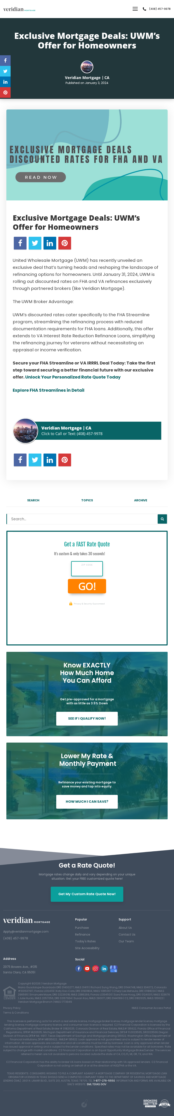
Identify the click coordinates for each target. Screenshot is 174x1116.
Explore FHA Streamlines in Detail (48, 390)
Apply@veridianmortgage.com (26, 931)
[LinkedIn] (104, 971)
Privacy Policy (12, 1008)
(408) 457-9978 (160, 9)
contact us (127, 934)
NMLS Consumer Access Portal (151, 1008)
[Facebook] (78, 971)
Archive (140, 500)
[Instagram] (95, 971)
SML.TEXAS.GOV (96, 1084)
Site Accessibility (87, 948)
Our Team (126, 941)
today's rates (85, 941)
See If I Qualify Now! (87, 718)
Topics (87, 500)
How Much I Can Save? (87, 801)
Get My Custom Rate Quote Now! (87, 894)
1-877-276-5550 (104, 1080)
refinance (82, 934)
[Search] (162, 519)
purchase (82, 928)
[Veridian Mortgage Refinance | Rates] (26, 920)
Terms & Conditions (16, 1012)
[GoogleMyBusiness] (113, 969)
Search (33, 500)
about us (125, 928)
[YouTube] (87, 971)
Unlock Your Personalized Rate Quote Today (73, 377)
